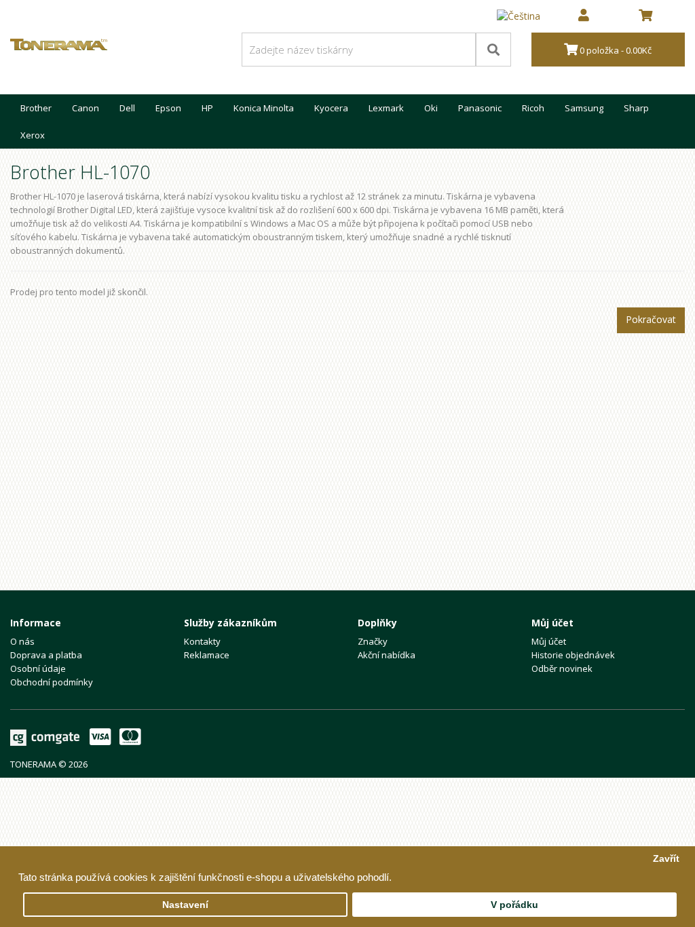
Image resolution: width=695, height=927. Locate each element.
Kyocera (331, 108)
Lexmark (386, 108)
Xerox (32, 135)
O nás (22, 641)
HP (207, 108)
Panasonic (480, 108)
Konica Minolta (263, 108)
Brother (36, 108)
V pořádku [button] (514, 905)
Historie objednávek (573, 655)
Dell (127, 108)
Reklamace (206, 655)
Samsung (584, 108)
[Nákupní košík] (645, 16)
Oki (431, 108)
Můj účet (548, 641)
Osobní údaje (38, 668)
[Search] (493, 50)
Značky (373, 641)
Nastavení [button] (185, 905)
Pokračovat (651, 319)
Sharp (636, 108)
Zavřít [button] (666, 859)
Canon (85, 108)
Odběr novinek (562, 668)
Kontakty (202, 641)
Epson (168, 108)
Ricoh (533, 108)
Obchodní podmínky (51, 682)
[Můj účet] (583, 16)
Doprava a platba (46, 655)
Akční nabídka (386, 655)
